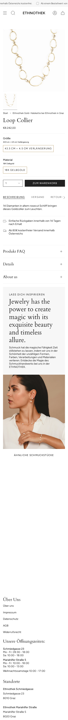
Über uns (8, 605)
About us (10, 276)
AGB (5, 625)
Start (5, 113)
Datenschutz (10, 619)
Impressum (9, 612)
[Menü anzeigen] (5, 13)
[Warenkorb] (63, 13)
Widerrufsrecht (12, 632)
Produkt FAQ (14, 251)
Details (8, 264)
